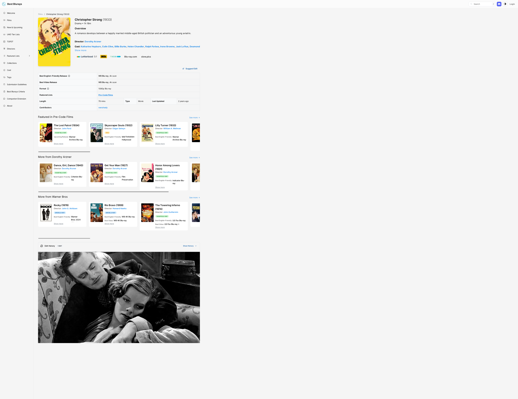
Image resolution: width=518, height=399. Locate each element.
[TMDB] (115, 56)
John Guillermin (170, 212)
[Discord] (499, 4)
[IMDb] (103, 56)
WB (100, 76)
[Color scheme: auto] (505, 4)
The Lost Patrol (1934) (66, 125)
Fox (177, 220)
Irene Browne (167, 46)
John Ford (66, 128)
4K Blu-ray (130, 217)
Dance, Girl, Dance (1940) (68, 165)
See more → (194, 117)
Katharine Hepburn (91, 46)
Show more (80, 50)
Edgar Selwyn (119, 128)
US (174, 220)
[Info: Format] (48, 88)
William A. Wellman (172, 128)
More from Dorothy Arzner (54, 156)
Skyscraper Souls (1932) (118, 125)
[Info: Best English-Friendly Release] (69, 75)
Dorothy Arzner (93, 41)
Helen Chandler (136, 46)
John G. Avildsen (69, 208)
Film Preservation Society (127, 180)
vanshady (103, 107)
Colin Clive (107, 46)
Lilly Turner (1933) (165, 125)
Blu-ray (105, 76)
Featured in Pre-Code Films (55, 116)
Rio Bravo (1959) (114, 205)
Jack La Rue (182, 46)
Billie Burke (120, 46)
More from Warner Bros (53, 196)
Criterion (75, 177)
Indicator (176, 180)
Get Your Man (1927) (116, 165)
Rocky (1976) (61, 205)
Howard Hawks (120, 208)
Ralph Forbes (152, 46)
